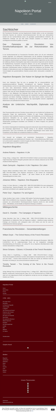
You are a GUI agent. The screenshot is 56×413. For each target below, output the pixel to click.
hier (32, 410)
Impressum (5, 400)
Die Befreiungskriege (7, 324)
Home (22, 24)
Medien (26, 24)
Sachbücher (33, 24)
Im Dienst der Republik (8, 305)
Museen (4, 370)
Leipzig (4, 326)
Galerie (4, 372)
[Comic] (28, 348)
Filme (4, 365)
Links (4, 368)
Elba (4, 327)
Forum (4, 291)
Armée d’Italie (6, 306)
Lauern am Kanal (7, 313)
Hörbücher (5, 361)
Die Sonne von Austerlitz (8, 315)
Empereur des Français (8, 312)
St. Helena (5, 331)
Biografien (5, 358)
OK (52, 409)
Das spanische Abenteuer (9, 319)
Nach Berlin (5, 317)
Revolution (5, 303)
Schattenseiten (6, 336)
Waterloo (5, 329)
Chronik (4, 293)
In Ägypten (5, 308)
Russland (5, 322)
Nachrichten (5, 290)
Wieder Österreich (7, 320)
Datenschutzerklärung (8, 402)
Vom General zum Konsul (9, 310)
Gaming (4, 366)
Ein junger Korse (6, 301)
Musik (4, 363)
